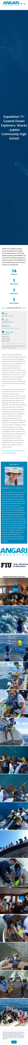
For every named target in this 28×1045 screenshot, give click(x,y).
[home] (21, 3)
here (7, 1038)
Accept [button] (14, 1042)
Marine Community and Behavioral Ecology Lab (14, 490)
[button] (24, 4)
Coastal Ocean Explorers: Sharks (10, 328)
